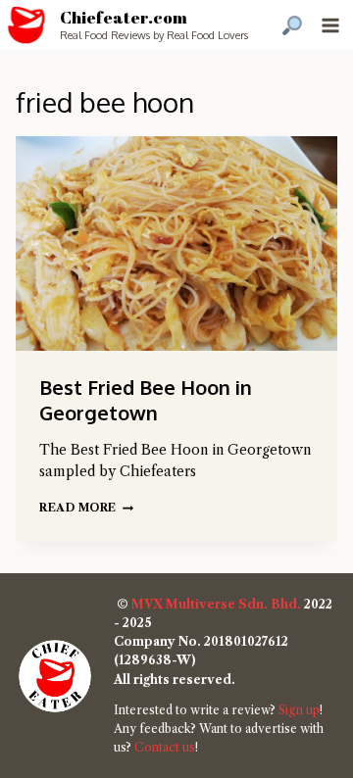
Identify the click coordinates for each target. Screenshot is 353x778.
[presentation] (176, 243)
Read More (86, 507)
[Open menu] (330, 25)
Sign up (299, 710)
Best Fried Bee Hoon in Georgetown (145, 399)
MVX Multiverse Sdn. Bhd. (216, 604)
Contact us (164, 747)
